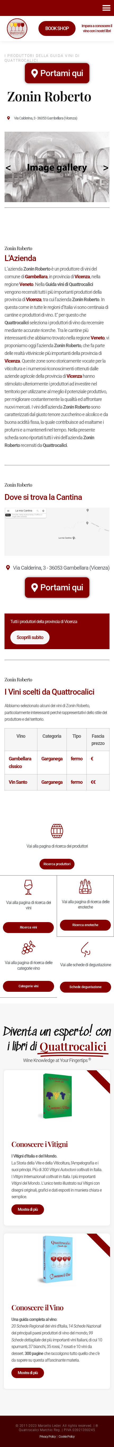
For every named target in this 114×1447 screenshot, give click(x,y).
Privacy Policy (48, 1436)
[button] (106, 8)
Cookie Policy (66, 1436)
